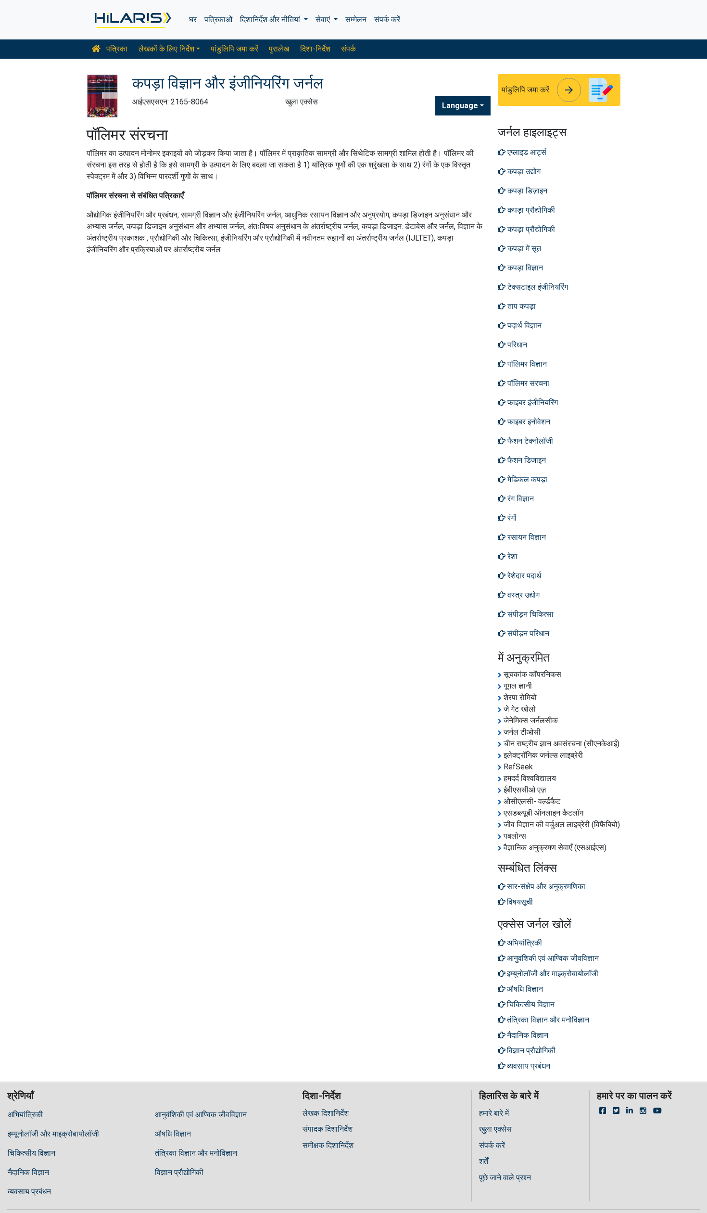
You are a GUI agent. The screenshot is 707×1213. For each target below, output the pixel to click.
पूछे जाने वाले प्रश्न (505, 1177)
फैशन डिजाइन (525, 460)
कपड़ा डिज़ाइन (526, 190)
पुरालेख (279, 48)
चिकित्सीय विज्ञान (31, 1153)
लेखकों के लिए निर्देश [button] (166, 48)
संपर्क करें (387, 19)
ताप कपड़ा (520, 306)
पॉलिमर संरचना (527, 383)
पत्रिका (115, 48)
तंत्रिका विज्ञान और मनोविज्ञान (196, 1153)
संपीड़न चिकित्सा (529, 614)
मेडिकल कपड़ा (526, 479)
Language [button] (460, 105)
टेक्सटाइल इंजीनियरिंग (536, 287)
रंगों (511, 518)
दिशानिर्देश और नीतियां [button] (271, 19)
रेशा (511, 556)
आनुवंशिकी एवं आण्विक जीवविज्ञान (201, 1114)
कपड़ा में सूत (523, 248)
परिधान (516, 344)
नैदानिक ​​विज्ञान (28, 1172)
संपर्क (348, 48)
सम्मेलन (355, 19)
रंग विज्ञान (519, 498)
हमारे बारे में (494, 1113)
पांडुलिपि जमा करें (234, 48)
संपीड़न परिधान (527, 633)
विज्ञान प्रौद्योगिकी (179, 1172)
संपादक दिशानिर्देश (328, 1129)
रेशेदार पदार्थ (523, 575)
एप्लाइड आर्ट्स (525, 152)
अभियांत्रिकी (25, 1114)
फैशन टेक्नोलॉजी (529, 441)
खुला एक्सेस (495, 1129)
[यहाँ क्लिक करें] (132, 20)
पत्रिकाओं (218, 19)
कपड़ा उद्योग (523, 171)
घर (193, 19)
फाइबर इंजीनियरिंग (531, 402)
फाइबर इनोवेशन (527, 421)
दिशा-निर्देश (315, 48)
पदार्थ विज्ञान (523, 325)
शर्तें (483, 1161)
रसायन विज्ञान (525, 537)
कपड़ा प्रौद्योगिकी (530, 210)
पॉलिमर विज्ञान (526, 364)
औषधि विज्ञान (173, 1133)
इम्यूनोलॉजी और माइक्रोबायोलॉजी (53, 1133)
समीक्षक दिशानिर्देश (328, 1145)
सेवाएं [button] (324, 19)
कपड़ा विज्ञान (524, 267)
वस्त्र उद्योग (522, 595)
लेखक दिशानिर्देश (326, 1113)
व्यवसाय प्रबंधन (29, 1191)
